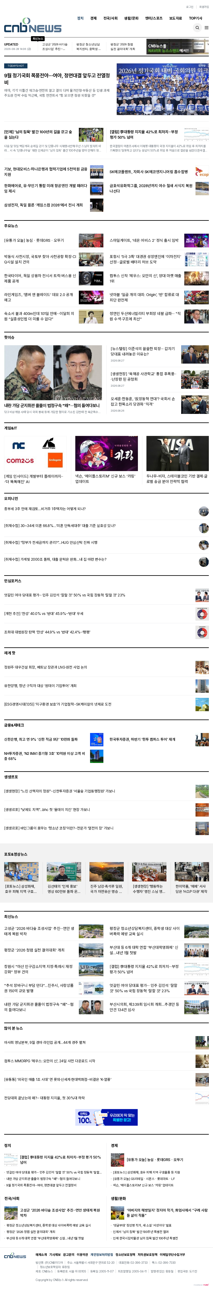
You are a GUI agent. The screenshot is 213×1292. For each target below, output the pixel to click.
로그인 (189, 7)
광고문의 (68, 1255)
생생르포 (11, 777)
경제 (93, 18)
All (66, 1280)
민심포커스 (12, 581)
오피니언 (11, 498)
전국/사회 (110, 18)
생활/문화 (131, 18)
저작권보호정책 (147, 1255)
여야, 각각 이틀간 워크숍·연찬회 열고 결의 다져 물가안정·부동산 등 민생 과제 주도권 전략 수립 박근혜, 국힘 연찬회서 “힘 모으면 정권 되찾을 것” (56, 92)
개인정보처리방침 (101, 1255)
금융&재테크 (14, 725)
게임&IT (10, 428)
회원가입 (204, 7)
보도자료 (175, 18)
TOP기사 (195, 18)
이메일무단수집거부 (172, 1255)
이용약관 (82, 1255)
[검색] (197, 27)
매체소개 (41, 1255)
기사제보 (55, 1255)
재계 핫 (9, 653)
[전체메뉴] (206, 27)
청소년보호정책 (125, 1255)
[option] (21, 878)
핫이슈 (9, 337)
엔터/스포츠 (154, 18)
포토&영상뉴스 (15, 854)
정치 (80, 18)
